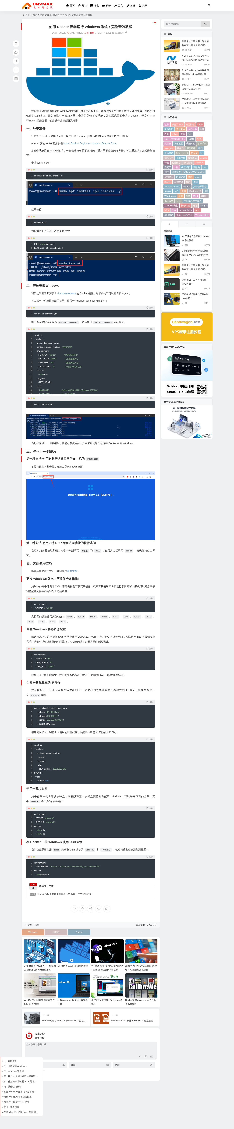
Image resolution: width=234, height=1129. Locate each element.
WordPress (170, 196)
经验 (178, 153)
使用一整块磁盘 (11, 1107)
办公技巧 (192, 129)
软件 (202, 129)
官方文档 (72, 571)
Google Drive (185, 210)
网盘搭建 (191, 148)
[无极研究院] (37, 6)
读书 (166, 124)
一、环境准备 (10, 1061)
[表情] (146, 1056)
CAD (205, 167)
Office (175, 134)
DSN (174, 210)
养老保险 (185, 205)
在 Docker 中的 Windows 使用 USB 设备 (21, 1112)
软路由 (196, 167)
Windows (32, 932)
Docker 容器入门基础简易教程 (73, 965)
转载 (166, 162)
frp (201, 153)
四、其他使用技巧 (12, 1086)
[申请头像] (153, 1035)
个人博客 (188, 162)
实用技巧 (168, 215)
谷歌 (166, 134)
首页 (27, 15)
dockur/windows (66, 293)
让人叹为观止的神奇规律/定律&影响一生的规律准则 (61, 894)
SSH (180, 196)
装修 (178, 215)
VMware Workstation (194, 172)
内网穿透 (180, 177)
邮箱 (73, 1065)
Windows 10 (195, 191)
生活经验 (185, 167)
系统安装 (190, 143)
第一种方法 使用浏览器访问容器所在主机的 (21, 1076)
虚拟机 (56, 932)
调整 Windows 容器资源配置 (18, 1096)
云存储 (191, 139)
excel (198, 177)
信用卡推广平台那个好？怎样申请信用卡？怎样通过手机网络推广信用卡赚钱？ (195, 45)
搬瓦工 (167, 167)
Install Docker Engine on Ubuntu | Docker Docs (90, 143)
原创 (35, 15)
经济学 (167, 181)
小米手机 (180, 158)
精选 (166, 172)
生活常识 (168, 129)
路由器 (167, 191)
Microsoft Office (172, 186)
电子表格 (168, 201)
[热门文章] (203, 224)
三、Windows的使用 (14, 1071)
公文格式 (192, 158)
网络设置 (178, 143)
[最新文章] (186, 224)
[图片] (151, 1056)
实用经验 (168, 177)
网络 (195, 205)
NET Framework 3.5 (174, 139)
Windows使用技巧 (193, 201)
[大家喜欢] (169, 224)
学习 (199, 139)
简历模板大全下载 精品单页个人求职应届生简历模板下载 (195, 103)
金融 (176, 167)
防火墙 (194, 153)
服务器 (180, 148)
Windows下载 (202, 215)
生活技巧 (168, 153)
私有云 (167, 143)
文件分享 (176, 162)
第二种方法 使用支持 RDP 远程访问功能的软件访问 (21, 1081)
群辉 (188, 181)
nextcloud (169, 148)
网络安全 (168, 158)
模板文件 (188, 215)
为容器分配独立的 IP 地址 (16, 1102)
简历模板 (190, 124)
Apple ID (199, 162)
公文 (178, 201)
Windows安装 (171, 205)
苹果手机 (202, 143)
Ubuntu (186, 186)
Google (203, 205)
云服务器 (180, 129)
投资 (206, 191)
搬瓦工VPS (177, 124)
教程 (92, 33)
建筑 (200, 148)
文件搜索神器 (200, 186)
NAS (190, 134)
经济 (190, 177)
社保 (186, 153)
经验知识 (176, 172)
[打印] (113, 33)
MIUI (195, 196)
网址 (117, 1065)
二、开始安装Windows (15, 1066)
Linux (200, 124)
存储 (188, 196)
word (197, 210)
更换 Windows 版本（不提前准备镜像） (21, 1091)
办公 (176, 191)
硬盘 (183, 134)
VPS (166, 210)
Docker (79, 932)
